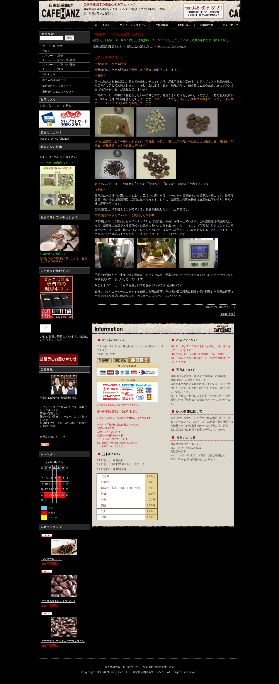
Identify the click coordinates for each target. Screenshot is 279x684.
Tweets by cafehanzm (54, 138)
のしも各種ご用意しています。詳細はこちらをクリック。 (64, 338)
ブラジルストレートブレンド (58, 601)
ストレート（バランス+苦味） (60, 60)
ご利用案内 (161, 25)
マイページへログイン (133, 25)
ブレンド (47, 51)
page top (227, 313)
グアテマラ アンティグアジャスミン (63, 641)
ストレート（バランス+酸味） (60, 64)
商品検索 (48, 34)
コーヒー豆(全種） (53, 46)
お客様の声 (206, 25)
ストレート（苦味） (54, 55)
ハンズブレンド (51, 559)
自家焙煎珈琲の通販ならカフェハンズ (109, 4)
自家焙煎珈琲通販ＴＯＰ (107, 46)
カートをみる (102, 25)
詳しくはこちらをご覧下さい (58, 157)
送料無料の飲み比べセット (58, 91)
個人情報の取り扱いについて (122, 667)
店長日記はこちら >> (52, 436)
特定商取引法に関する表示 (159, 667)
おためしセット (51, 74)
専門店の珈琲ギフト (54, 80)
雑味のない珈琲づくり (140, 46)
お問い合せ (184, 25)
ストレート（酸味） (54, 69)
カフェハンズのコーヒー (171, 46)
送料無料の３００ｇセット (58, 85)
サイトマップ (230, 25)
